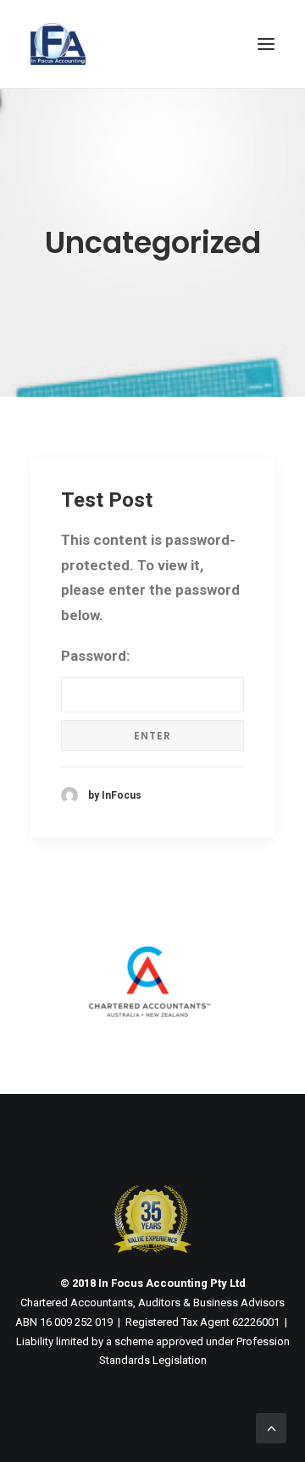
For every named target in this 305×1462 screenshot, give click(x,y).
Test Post (106, 500)
